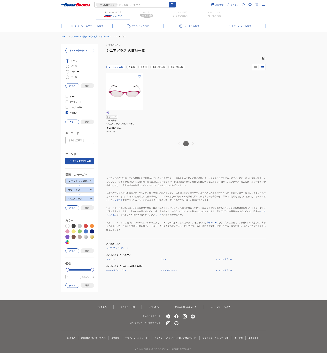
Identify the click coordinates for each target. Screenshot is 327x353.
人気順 (132, 67)
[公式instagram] (185, 316)
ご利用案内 (101, 307)
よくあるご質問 (127, 307)
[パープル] (107, 112)
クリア (72, 85)
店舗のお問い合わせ (184, 307)
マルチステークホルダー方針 (215, 338)
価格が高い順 (176, 67)
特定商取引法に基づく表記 (93, 338)
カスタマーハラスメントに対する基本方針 (173, 338)
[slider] (67, 270)
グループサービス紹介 (220, 307)
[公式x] (168, 316)
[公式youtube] (193, 316)
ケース (158, 215)
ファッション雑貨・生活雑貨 (84, 36)
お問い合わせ (155, 307)
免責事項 (115, 338)
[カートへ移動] (257, 5)
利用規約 (71, 338)
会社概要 (239, 338)
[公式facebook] (176, 316)
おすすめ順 (118, 67)
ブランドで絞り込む (82, 161)
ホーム (64, 36)
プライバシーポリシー (135, 338)
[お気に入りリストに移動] (250, 5)
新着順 (144, 67)
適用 (87, 85)
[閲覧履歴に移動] (243, 4)
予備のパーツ (212, 222)
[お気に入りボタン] (139, 76)
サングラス (106, 36)
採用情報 (252, 338)
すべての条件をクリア (79, 50)
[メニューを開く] (263, 4)
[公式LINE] (176, 323)
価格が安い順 (158, 67)
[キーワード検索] (172, 4)
